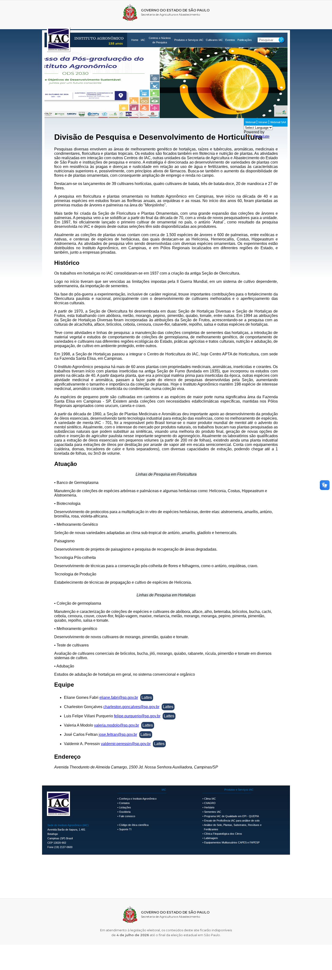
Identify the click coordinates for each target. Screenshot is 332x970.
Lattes (146, 697)
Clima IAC (210, 798)
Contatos (124, 803)
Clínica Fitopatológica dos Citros (223, 833)
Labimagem (211, 838)
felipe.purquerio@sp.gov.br (137, 716)
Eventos (230, 39)
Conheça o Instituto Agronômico (138, 798)
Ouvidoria (125, 811)
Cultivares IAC (214, 39)
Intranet (262, 122)
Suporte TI (125, 829)
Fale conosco (127, 816)
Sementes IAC (212, 811)
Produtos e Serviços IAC (188, 39)
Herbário (209, 807)
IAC (143, 39)
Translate (261, 136)
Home (134, 39)
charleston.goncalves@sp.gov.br (131, 707)
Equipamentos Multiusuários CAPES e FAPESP (232, 842)
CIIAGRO (210, 803)
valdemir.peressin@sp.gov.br (126, 744)
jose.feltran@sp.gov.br (118, 734)
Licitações (125, 807)
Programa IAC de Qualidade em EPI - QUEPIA (231, 816)
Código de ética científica (134, 824)
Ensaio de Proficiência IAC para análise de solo (232, 820)
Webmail (250, 122)
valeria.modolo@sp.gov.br (116, 725)
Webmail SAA (278, 122)
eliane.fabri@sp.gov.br (118, 697)
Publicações (244, 39)
